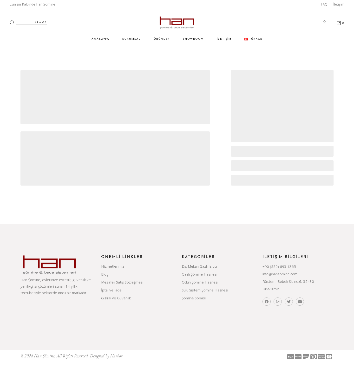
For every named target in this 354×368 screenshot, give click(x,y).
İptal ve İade (111, 290)
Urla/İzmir (270, 288)
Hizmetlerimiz (112, 266)
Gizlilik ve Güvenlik (116, 298)
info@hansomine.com (279, 273)
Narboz (116, 356)
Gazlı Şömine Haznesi (199, 274)
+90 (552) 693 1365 (279, 266)
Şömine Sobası (194, 298)
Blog (105, 274)
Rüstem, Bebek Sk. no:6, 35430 (288, 281)
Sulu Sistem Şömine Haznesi (205, 290)
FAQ (324, 4)
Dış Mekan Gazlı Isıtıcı (199, 266)
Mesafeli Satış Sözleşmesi (122, 282)
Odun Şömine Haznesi (200, 282)
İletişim (338, 4)
